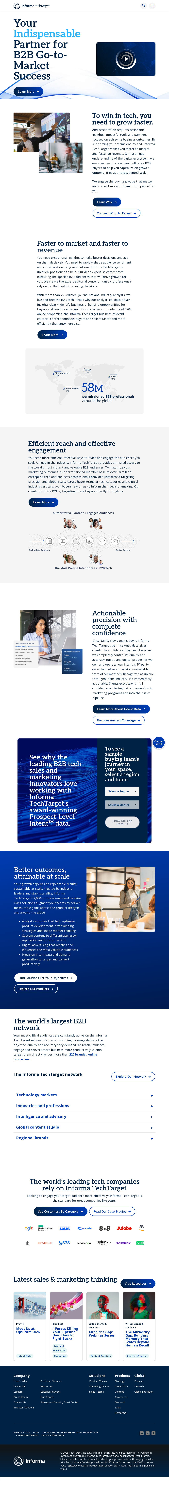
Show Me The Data (122, 822)
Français (139, 1381)
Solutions (97, 1375)
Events (20, 1323)
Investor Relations (24, 1407)
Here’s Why (20, 1381)
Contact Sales (158, 742)
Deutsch (139, 1386)
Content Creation (101, 1356)
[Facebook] (153, 1433)
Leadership (20, 1386)
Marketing (60, 1356)
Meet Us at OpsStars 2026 (28, 1330)
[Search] (143, 5)
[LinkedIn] (142, 1433)
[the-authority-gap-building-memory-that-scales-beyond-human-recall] (139, 1305)
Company (22, 1375)
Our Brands (46, 1397)
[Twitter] (148, 1433)
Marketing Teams (99, 1386)
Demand (119, 1402)
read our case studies (109, 1211)
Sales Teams (96, 1391)
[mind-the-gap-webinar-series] (102, 1305)
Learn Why (104, 202)
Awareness (121, 1397)
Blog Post (57, 1323)
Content (119, 1391)
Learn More (26, 91)
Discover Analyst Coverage (116, 720)
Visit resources (136, 1283)
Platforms (120, 1412)
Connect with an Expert (114, 213)
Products (122, 1375)
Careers (18, 1391)
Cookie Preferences (27, 1435)
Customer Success (50, 1381)
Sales (118, 1407)
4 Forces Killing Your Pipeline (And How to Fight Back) (65, 1333)
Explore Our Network (131, 1076)
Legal (36, 1432)
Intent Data (25, 1356)
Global (140, 1375)
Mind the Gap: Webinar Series (102, 1334)
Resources (46, 1386)
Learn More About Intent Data (119, 709)
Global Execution (143, 1391)
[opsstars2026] (30, 1305)
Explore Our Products (33, 989)
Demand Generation (59, 1348)
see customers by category (58, 1211)
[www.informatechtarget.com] (33, 6)
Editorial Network (50, 1391)
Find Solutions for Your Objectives (43, 978)
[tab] (84, 1095)
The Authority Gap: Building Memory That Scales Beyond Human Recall (137, 1338)
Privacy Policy (22, 1432)
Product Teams (98, 1381)
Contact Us (20, 1402)
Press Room (21, 1397)
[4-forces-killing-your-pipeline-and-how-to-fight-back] (66, 1305)
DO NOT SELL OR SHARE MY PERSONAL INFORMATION (70, 1432)
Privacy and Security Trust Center (59, 1402)
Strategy (120, 1381)
